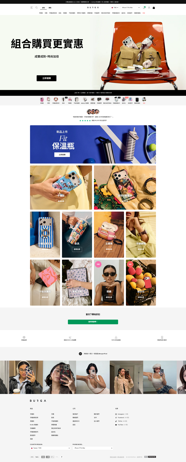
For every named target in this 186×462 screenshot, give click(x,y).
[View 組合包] (123, 99)
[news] (144, 7)
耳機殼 (65, 13)
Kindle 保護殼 (81, 13)
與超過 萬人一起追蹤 (95, 353)
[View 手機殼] (41, 99)
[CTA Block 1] (93, 144)
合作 (95, 417)
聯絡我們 (75, 417)
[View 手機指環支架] (55, 99)
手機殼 (41, 13)
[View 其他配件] (130, 99)
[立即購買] (93, 52)
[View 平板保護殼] (76, 99)
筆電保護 (89, 13)
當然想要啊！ (93, 322)
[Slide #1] (96, 86)
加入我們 (96, 421)
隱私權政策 (120, 457)
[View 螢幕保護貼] (137, 99)
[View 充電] (48, 99)
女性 (43, 8)
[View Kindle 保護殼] (84, 99)
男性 (50, 8)
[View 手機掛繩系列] (116, 99)
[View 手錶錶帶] (99, 99)
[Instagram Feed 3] (160, 377)
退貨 (74, 424)
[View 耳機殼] (69, 99)
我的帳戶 (75, 414)
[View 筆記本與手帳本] (107, 99)
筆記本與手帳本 (105, 13)
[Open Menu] (31, 7)
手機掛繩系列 (116, 13)
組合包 (123, 13)
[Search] (36, 7)
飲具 (60, 13)
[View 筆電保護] (92, 99)
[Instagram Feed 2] (126, 377)
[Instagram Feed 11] (26, 377)
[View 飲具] (63, 99)
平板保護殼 (72, 13)
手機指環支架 (53, 13)
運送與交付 (76, 421)
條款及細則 (113, 457)
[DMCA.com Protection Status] (150, 457)
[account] (149, 7)
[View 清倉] (144, 99)
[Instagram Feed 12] (59, 377)
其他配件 (129, 13)
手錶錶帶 (96, 13)
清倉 (144, 13)
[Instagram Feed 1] (93, 377)
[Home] (93, 7)
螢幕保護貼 (137, 13)
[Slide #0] (90, 86)
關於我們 (96, 414)
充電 (46, 13)
